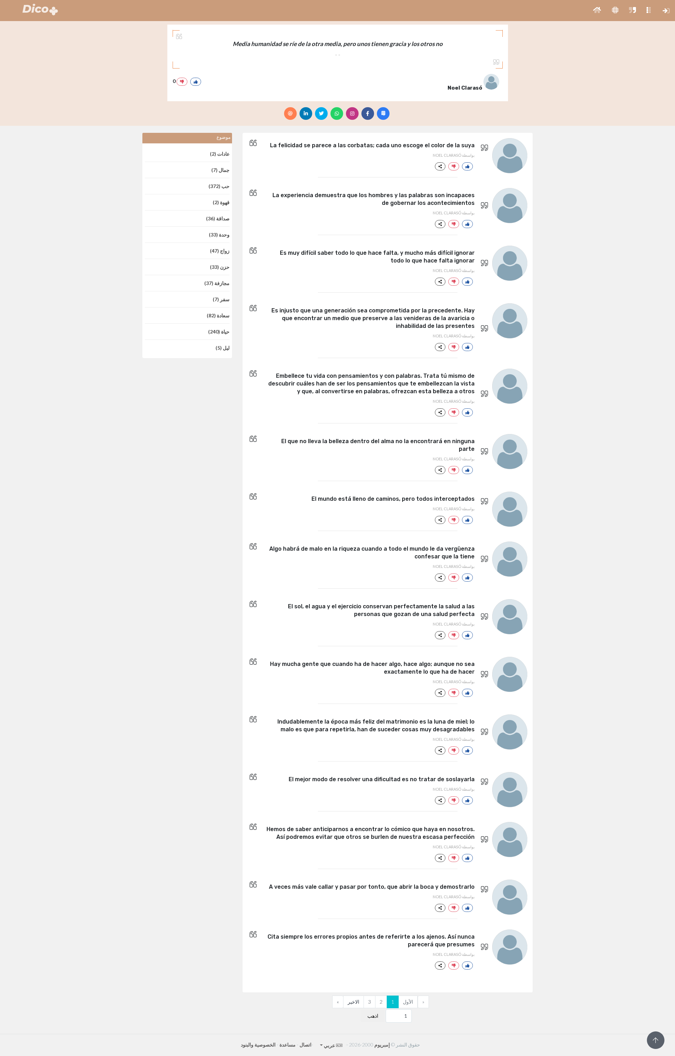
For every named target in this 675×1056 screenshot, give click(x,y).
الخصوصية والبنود (258, 1045)
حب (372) (219, 186)
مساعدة (287, 1045)
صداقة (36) (218, 218)
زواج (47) (220, 251)
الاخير (353, 1002)
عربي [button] (329, 1045)
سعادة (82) (218, 315)
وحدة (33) (219, 235)
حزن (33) (220, 267)
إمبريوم (382, 1045)
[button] (597, 10)
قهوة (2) (221, 202)
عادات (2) (220, 154)
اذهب (372, 1016)
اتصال (305, 1045)
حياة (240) (219, 332)
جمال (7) (220, 170)
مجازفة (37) (217, 283)
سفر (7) (221, 299)
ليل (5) (223, 348)
